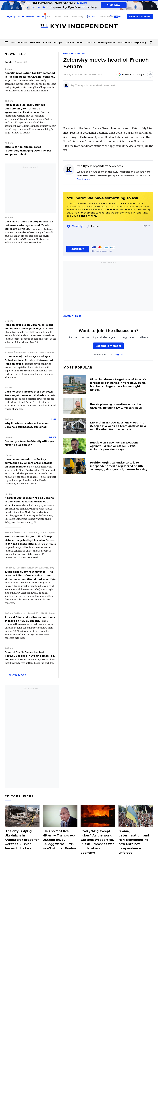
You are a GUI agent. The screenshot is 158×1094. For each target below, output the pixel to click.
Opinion (69, 42)
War (13, 42)
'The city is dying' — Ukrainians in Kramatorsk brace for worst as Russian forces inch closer (22, 839)
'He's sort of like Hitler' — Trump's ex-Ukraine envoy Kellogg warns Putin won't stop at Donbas (60, 839)
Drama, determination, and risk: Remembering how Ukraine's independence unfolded (133, 841)
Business (35, 42)
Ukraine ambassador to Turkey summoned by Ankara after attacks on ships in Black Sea (28, 463)
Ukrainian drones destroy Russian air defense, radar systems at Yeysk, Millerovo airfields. (29, 225)
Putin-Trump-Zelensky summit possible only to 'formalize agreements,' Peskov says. (25, 108)
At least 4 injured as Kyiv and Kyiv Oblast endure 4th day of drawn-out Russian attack (29, 360)
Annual (95, 226)
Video (79, 42)
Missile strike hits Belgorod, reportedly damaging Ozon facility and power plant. (28, 150)
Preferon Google (133, 74)
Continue (77, 249)
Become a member (108, 345)
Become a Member (140, 16)
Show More (17, 675)
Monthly (77, 226)
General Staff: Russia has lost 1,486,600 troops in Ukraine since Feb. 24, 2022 (30, 656)
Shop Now (113, 5)
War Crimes (125, 42)
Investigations (106, 42)
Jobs (66, 16)
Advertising (77, 16)
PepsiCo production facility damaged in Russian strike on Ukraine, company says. (30, 77)
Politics (22, 42)
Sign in (119, 354)
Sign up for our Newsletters (25, 16)
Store (92, 16)
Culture (90, 42)
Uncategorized (74, 53)
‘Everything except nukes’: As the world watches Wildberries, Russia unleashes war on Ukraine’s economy (97, 841)
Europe (58, 42)
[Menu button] (6, 42)
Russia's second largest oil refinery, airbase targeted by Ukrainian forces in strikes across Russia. (29, 540)
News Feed (15, 54)
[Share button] (150, 74)
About (48, 16)
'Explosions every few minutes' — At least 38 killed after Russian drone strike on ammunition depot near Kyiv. (30, 575)
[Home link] (79, 26)
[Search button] (151, 42)
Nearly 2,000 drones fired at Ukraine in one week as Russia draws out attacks (29, 501)
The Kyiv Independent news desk (95, 85)
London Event (105, 16)
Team (58, 16)
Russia (47, 42)
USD (144, 226)
